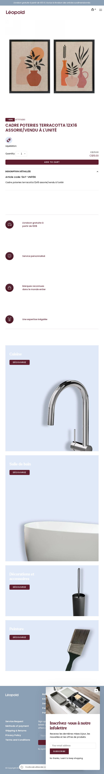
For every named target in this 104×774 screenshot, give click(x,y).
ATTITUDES (20, 119)
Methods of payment (17, 726)
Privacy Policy (13, 735)
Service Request (14, 721)
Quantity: (10, 153)
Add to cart (52, 162)
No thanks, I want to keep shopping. (66, 758)
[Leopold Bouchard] (11, 694)
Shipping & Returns (15, 730)
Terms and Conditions (17, 739)
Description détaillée (18, 172)
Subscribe (59, 751)
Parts (45, 712)
